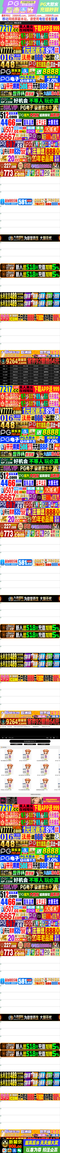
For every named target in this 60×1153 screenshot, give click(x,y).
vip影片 (16, 744)
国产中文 (15, 383)
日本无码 (36, 366)
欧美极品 (56, 366)
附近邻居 (15, 372)
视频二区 (5, 369)
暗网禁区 (46, 380)
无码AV (5, 377)
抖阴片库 (5, 380)
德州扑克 (36, 374)
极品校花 (46, 383)
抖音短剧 (15, 377)
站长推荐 (5, 372)
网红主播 (25, 366)
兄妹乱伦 (25, 383)
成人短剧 (36, 383)
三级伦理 (15, 369)
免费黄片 (36, 380)
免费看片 (5, 383)
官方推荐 (5, 374)
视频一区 (5, 366)
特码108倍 (30, 744)
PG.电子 (43, 744)
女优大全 (56, 377)
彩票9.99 (46, 374)
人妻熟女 (46, 369)
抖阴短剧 (56, 383)
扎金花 (56, 374)
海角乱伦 (56, 380)
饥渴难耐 (25, 372)
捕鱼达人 (15, 374)
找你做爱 (36, 372)
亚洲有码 (46, 366)
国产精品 (15, 366)
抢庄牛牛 (25, 374)
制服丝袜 (56, 369)
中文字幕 (25, 369)
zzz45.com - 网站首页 (13, 23)
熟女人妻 (25, 380)
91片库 (46, 377)
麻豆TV (26, 377)
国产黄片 (15, 380)
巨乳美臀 (36, 369)
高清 (47, 737)
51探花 (36, 377)
